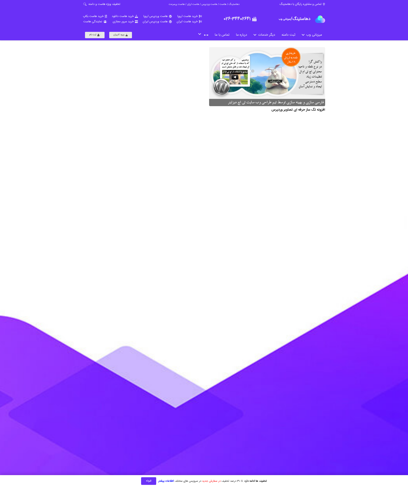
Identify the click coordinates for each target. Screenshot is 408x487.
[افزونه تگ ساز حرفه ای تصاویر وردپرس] (267, 76)
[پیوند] (320, 19)
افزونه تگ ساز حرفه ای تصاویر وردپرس (298, 110)
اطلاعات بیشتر (166, 481)
